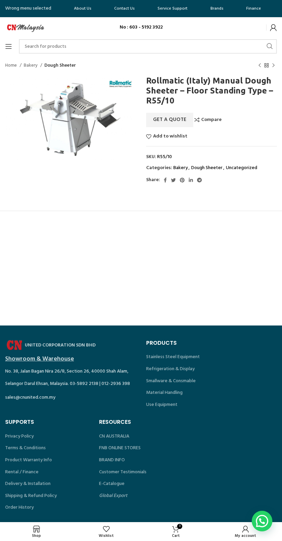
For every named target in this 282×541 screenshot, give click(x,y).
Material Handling (164, 393)
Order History (19, 507)
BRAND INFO (112, 460)
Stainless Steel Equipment (173, 357)
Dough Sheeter (60, 65)
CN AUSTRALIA (114, 436)
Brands (217, 8)
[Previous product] (259, 65)
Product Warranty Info (28, 460)
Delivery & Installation (28, 484)
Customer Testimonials (123, 472)
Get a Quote (169, 119)
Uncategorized (241, 168)
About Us (82, 8)
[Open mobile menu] (8, 46)
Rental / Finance (22, 472)
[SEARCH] (269, 46)
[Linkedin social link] (191, 180)
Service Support (172, 8)
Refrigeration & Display (170, 369)
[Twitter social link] (173, 180)
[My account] (273, 27)
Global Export (113, 496)
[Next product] (273, 65)
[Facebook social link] (165, 180)
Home (11, 65)
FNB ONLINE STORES (120, 448)
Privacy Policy (19, 436)
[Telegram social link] (199, 180)
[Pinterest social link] (182, 180)
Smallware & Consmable (171, 381)
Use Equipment (161, 405)
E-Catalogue (111, 484)
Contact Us (124, 8)
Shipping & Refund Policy (31, 496)
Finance (253, 8)
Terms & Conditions (25, 448)
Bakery (31, 65)
